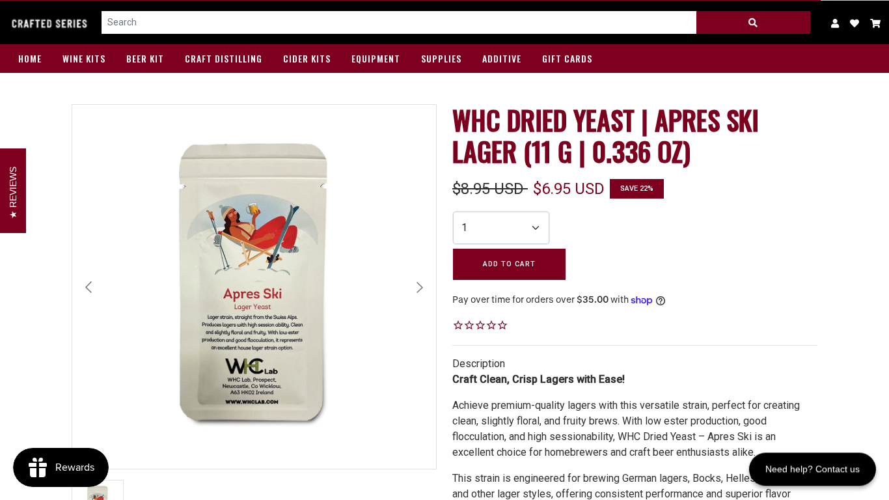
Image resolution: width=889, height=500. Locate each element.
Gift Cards (567, 58)
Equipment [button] (375, 58)
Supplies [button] (441, 58)
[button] (875, 22)
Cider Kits (307, 58)
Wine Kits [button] (83, 58)
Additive (501, 58)
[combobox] (399, 23)
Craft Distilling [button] (223, 58)
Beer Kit (145, 58)
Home (30, 58)
